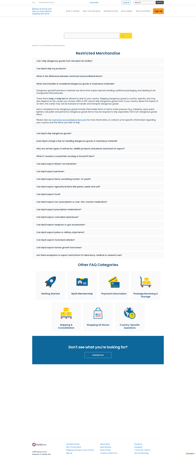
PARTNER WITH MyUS (46, 3)
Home (34, 45)
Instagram (138, 447)
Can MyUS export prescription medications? (58, 209)
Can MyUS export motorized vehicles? (55, 239)
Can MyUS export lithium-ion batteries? (56, 163)
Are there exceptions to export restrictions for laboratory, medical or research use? (79, 255)
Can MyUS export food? (48, 194)
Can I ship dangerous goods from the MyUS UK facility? (64, 61)
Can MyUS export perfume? (50, 171)
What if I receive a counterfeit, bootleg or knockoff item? (65, 156)
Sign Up (158, 11)
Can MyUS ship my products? (51, 68)
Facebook (138, 444)
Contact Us (98, 355)
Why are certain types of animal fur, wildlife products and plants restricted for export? (80, 148)
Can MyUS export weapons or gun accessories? (60, 224)
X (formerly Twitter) (142, 450)
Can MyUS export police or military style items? (60, 232)
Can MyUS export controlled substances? (57, 217)
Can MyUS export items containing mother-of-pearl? (63, 179)
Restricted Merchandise (55, 45)
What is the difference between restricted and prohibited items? (69, 76)
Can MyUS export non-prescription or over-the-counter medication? (71, 201)
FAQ (40, 45)
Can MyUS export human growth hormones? (59, 247)
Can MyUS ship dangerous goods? (53, 133)
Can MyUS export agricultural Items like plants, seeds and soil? (68, 186)
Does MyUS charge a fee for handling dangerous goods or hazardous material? (76, 141)
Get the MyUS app (141, 453)
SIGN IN (126, 3)
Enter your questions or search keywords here (98, 31)
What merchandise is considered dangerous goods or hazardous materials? (75, 83)
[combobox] (149, 2)
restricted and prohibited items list (69, 120)
